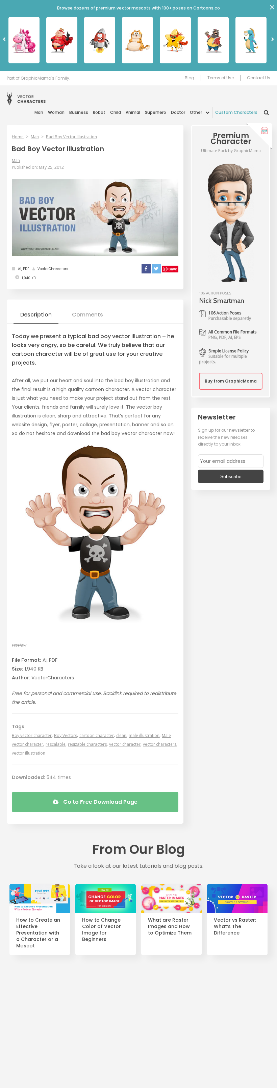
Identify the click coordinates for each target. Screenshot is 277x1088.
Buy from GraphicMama (231, 381)
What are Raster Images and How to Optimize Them (170, 926)
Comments (87, 315)
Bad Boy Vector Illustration (71, 137)
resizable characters (87, 744)
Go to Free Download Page (99, 802)
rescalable (56, 744)
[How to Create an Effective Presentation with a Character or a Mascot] (39, 898)
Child (115, 112)
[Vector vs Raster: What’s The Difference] (237, 898)
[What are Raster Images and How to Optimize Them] (171, 898)
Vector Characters (26, 98)
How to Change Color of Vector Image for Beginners (101, 930)
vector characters (159, 744)
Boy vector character (32, 735)
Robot (99, 112)
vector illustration (28, 753)
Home (18, 137)
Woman (56, 112)
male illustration (144, 735)
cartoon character (96, 735)
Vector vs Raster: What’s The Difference (235, 926)
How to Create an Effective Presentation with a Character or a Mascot (38, 933)
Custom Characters (236, 112)
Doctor (178, 112)
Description (36, 315)
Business (78, 112)
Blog (189, 78)
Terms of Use (220, 78)
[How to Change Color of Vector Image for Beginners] (105, 898)
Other (196, 112)
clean (121, 735)
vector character (125, 744)
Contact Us (258, 78)
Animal (133, 112)
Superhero (155, 112)
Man (38, 112)
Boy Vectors (65, 735)
